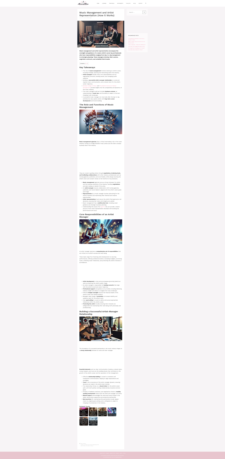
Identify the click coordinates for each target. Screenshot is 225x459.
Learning (104, 3)
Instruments (120, 3)
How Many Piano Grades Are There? (135, 49)
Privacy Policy (102, 453)
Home (98, 3)
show (86, 63)
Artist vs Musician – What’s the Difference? (136, 44)
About (121, 453)
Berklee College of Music (90, 85)
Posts (124, 453)
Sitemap (107, 453)
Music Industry (83, 443)
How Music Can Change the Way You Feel (136, 46)
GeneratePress (119, 457)
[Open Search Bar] (146, 3)
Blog (134, 3)
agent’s (103, 206)
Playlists (128, 3)
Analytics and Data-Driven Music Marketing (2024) (90, 444)
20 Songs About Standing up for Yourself (136, 48)
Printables (111, 3)
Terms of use (112, 453)
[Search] (144, 12)
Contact (140, 3)
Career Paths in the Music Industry (87, 445)
